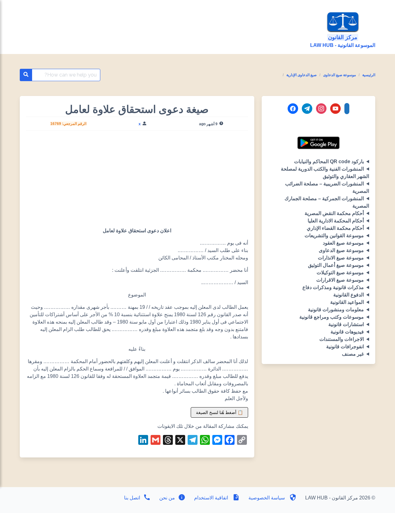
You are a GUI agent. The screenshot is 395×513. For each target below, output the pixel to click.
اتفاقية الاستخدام (211, 497)
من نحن (166, 497)
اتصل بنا (132, 497)
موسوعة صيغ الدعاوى (339, 75)
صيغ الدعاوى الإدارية (301, 75)
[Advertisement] (137, 181)
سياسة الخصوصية (266, 497)
